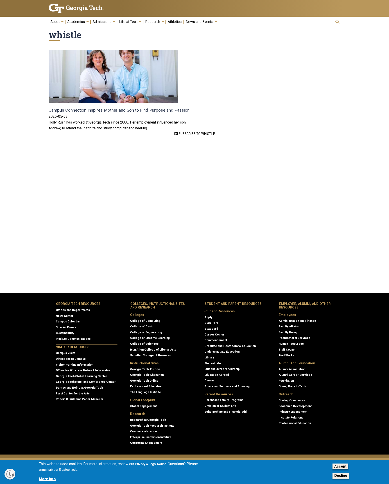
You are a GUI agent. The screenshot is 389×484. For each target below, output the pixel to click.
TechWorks (286, 355)
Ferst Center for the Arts (73, 393)
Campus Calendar (68, 321)
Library (209, 357)
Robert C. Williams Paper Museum (79, 399)
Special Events (66, 327)
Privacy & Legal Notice (150, 464)
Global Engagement (143, 406)
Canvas (209, 380)
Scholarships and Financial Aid (225, 411)
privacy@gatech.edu (62, 470)
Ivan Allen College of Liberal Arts (153, 349)
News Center (64, 315)
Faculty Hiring (288, 332)
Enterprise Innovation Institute (150, 437)
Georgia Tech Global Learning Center (81, 376)
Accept (340, 466)
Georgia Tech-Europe (145, 369)
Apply (208, 317)
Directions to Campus (71, 358)
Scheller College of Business (150, 355)
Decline (340, 476)
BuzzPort (211, 322)
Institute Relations (291, 417)
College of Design (142, 326)
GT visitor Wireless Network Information (83, 370)
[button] (337, 21)
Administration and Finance (297, 320)
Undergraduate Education (222, 351)
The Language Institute (145, 392)
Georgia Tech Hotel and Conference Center (86, 381)
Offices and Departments (73, 310)
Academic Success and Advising (227, 386)
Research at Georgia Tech (148, 419)
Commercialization (143, 431)
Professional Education (146, 386)
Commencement (215, 340)
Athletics (175, 22)
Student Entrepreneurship (222, 369)
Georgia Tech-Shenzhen (147, 374)
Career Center (214, 334)
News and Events (199, 22)
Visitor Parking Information (74, 364)
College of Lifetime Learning (150, 338)
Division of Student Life (220, 405)
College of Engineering (146, 332)
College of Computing (145, 320)
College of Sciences (144, 343)
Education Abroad (216, 374)
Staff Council (287, 349)
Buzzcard (211, 328)
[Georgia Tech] (83, 8)
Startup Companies (292, 400)
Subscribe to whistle (196, 134)
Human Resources (291, 343)
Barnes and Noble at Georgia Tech (79, 387)
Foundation (286, 380)
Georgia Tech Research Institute (152, 425)
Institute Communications (73, 338)
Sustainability (65, 333)
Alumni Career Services (295, 374)
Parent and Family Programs (223, 400)
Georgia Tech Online (144, 380)
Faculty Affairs (289, 326)
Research (152, 22)
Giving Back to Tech (292, 386)
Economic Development (295, 406)
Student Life (212, 363)
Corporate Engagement (146, 442)
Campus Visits (65, 353)
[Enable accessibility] (10, 474)
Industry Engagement (293, 411)
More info (47, 479)
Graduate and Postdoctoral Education (230, 346)
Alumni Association (292, 369)
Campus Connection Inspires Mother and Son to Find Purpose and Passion (119, 110)
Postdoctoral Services (294, 338)
